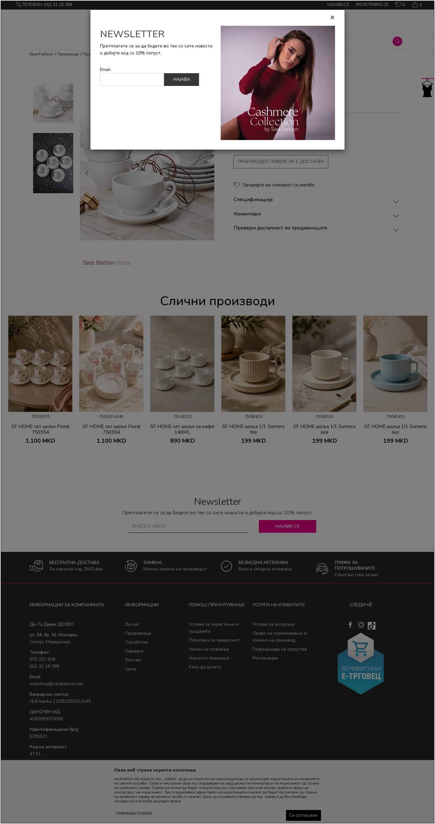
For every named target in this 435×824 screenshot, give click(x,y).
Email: (105, 69)
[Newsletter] (278, 83)
